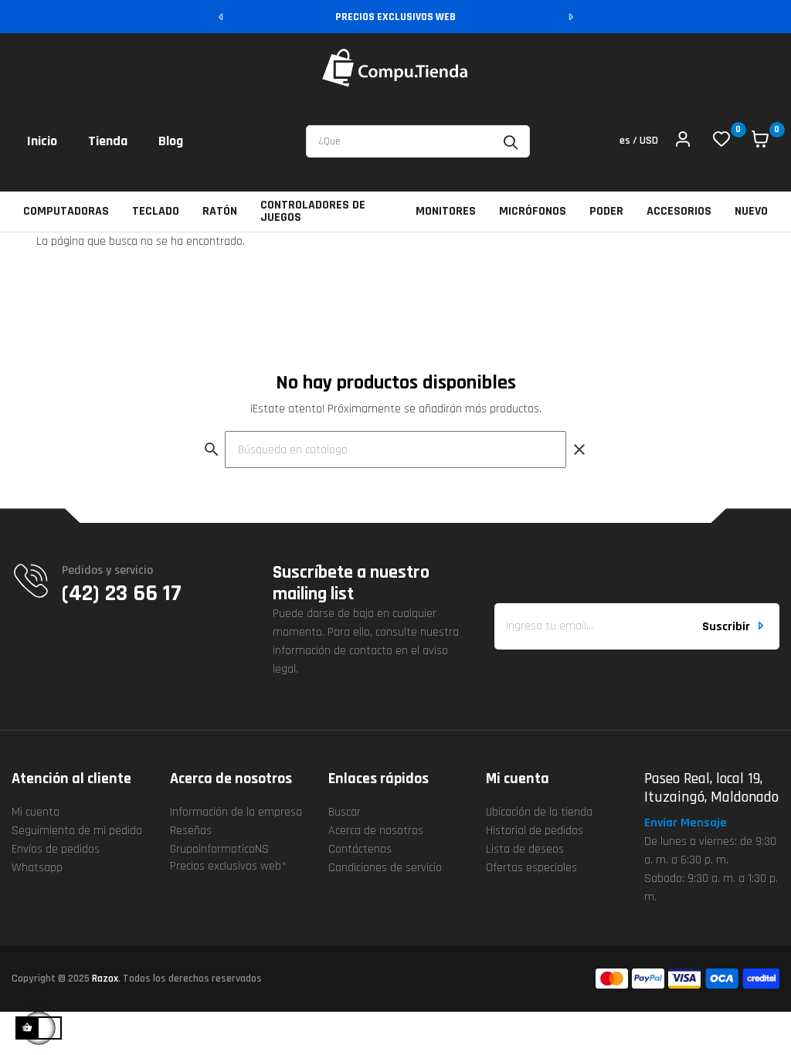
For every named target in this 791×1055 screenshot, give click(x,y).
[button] (692, 823)
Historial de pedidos (534, 831)
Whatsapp (37, 868)
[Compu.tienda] (395, 68)
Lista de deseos (525, 849)
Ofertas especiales (531, 868)
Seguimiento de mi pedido (77, 831)
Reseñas (191, 831)
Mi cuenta (35, 812)
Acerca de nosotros (375, 831)
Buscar (344, 812)
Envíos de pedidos (56, 849)
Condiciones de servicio (385, 868)
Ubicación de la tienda (539, 812)
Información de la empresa (236, 812)
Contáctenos (360, 849)
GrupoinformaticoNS (219, 849)
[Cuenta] (683, 141)
